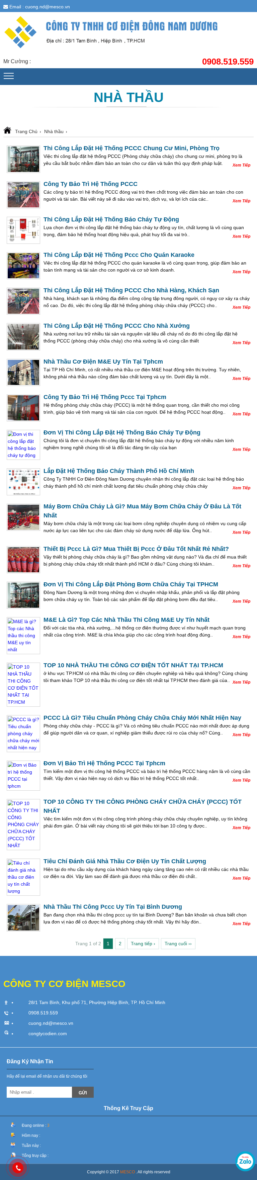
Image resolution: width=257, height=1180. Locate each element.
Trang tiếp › (143, 943)
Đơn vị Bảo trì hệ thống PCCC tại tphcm (104, 763)
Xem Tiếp (241, 165)
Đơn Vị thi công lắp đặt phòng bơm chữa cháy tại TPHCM (131, 584)
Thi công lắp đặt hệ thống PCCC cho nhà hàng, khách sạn (131, 290)
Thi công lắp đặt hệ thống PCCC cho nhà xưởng (117, 325)
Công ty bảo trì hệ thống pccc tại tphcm (105, 397)
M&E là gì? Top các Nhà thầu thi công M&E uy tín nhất (126, 619)
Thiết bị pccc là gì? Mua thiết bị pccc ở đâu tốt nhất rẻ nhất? (136, 549)
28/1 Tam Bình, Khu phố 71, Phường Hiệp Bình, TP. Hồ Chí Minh (96, 1002)
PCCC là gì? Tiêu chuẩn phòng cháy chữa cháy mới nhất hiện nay (142, 717)
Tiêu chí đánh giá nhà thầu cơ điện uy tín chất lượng (125, 861)
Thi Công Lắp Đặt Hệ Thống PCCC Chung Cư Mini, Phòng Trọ (132, 148)
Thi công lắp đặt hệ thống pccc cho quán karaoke (119, 255)
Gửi (83, 1092)
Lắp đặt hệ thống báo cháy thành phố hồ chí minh (119, 471)
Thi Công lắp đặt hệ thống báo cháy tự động (111, 219)
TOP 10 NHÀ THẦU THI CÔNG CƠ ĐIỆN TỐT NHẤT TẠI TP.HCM (133, 665)
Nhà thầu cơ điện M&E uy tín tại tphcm (103, 361)
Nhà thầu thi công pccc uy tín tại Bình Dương (113, 906)
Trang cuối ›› (178, 943)
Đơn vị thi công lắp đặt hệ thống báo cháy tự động (122, 432)
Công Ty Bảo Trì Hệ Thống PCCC (91, 184)
